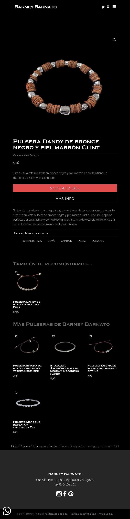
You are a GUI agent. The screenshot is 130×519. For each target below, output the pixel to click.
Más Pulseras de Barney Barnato (61, 324)
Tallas (82, 241)
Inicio (14, 446)
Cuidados (98, 241)
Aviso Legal (106, 514)
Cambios (66, 241)
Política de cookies (56, 514)
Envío (51, 241)
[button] (16, 272)
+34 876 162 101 (65, 484)
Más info (65, 199)
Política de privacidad (83, 514)
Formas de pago (32, 241)
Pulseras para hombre (36, 233)
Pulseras (18, 233)
